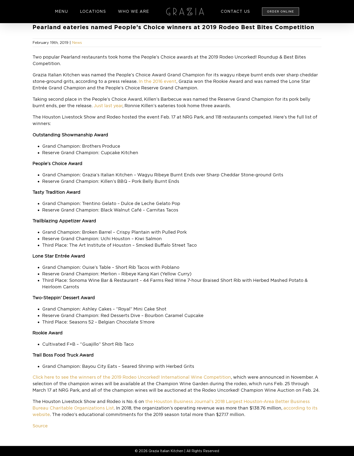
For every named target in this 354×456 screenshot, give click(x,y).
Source (40, 425)
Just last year (108, 105)
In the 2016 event (157, 81)
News (77, 42)
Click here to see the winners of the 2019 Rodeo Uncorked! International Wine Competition (132, 377)
